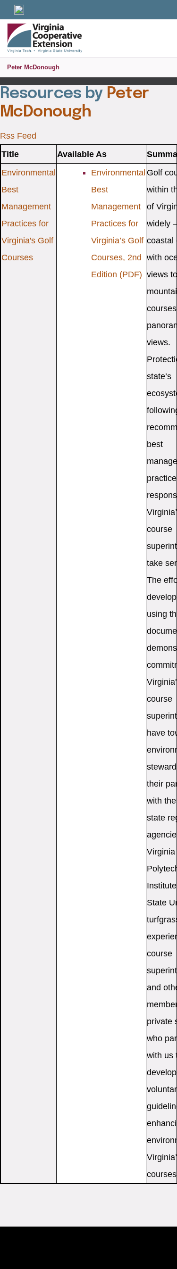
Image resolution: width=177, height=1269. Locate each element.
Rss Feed (18, 136)
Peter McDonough (33, 67)
